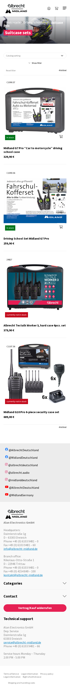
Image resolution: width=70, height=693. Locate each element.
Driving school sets (36, 22)
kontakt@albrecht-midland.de (23, 575)
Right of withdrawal (32, 676)
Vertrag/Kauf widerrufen (35, 608)
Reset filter (11, 70)
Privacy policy (46, 673)
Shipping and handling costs (21, 682)
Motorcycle (13, 22)
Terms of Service (11, 673)
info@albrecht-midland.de (21, 549)
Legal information (29, 673)
